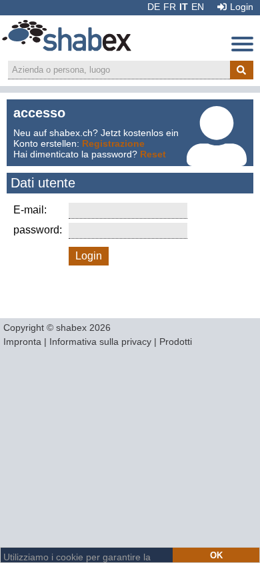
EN (197, 6)
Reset (153, 154)
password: (37, 229)
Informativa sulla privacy (100, 341)
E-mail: (30, 209)
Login (241, 6)
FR (169, 6)
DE (153, 6)
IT (183, 6)
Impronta (22, 341)
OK (216, 555)
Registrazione (113, 143)
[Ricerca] (241, 70)
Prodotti (175, 341)
